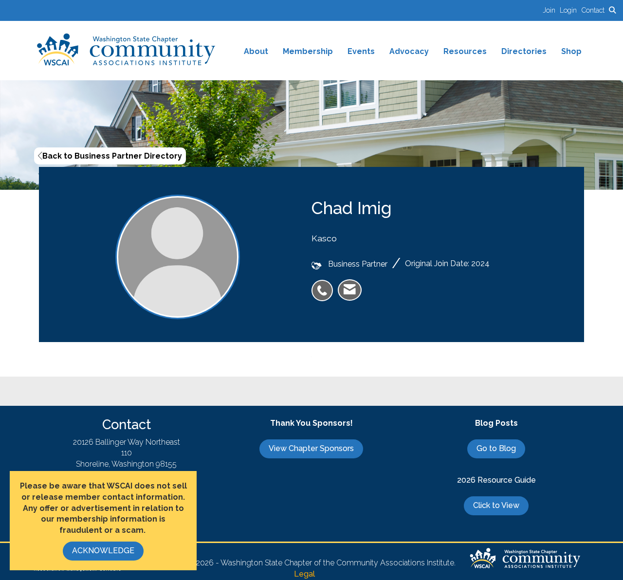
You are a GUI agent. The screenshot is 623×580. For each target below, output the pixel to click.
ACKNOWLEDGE (103, 550)
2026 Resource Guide (496, 480)
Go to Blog (496, 448)
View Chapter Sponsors (311, 448)
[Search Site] (612, 10)
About (256, 51)
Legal (304, 574)
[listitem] (551, 10)
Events (361, 51)
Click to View (496, 505)
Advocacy (409, 51)
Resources (465, 51)
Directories (524, 51)
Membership (308, 51)
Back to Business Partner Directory (112, 156)
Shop (571, 51)
